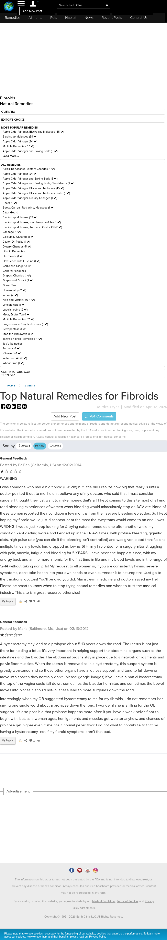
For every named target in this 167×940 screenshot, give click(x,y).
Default (25, 446)
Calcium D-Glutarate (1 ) (18, 237)
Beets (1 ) (10, 203)
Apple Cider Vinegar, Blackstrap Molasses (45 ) (33, 131)
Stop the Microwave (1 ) (18, 334)
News (89, 17)
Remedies (12, 17)
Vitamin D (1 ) (12, 353)
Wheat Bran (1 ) (13, 363)
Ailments (35, 17)
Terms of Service (127, 901)
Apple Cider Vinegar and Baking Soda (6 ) (30, 151)
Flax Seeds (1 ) (13, 256)
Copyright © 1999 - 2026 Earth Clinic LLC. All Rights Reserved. (83, 916)
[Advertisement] (77, 825)
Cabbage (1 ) (12, 232)
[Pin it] (9, 407)
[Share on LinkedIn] (14, 407)
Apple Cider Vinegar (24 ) (20, 141)
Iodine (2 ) (10, 295)
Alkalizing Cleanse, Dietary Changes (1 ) (29, 169)
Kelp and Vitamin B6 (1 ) (19, 300)
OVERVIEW (8, 111)
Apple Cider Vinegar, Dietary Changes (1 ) (30, 198)
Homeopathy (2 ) (14, 290)
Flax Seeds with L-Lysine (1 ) (21, 261)
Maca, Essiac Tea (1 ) (16, 314)
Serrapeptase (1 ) (14, 329)
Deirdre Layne (108, 407)
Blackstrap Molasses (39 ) (20, 136)
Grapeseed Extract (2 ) (18, 280)
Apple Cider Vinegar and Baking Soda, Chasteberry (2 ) (38, 183)
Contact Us (138, 17)
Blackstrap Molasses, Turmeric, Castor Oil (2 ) (32, 227)
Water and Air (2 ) (15, 358)
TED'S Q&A (8, 375)
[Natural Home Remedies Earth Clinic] (9, 6)
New (41, 446)
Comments (101, 416)
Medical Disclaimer (103, 901)
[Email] (19, 407)
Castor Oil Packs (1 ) (16, 241)
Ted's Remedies (13, 343)
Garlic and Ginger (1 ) (17, 266)
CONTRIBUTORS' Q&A (15, 372)
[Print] (24, 407)
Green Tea (9, 285)
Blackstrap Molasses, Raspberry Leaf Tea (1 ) (32, 222)
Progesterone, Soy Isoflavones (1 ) (25, 324)
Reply (9, 601)
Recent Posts (112, 17)
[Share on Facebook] (3, 407)
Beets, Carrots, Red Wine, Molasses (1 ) (28, 207)
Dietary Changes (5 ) (17, 246)
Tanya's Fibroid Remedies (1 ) (22, 339)
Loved (57, 446)
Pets (53, 17)
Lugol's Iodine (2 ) (15, 309)
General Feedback (14, 271)
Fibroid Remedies (14, 251)
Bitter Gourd (10, 212)
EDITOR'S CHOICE (12, 119)
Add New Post (32, 11)
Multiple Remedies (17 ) (18, 146)
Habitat (70, 17)
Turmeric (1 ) (11, 348)
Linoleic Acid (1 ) (14, 304)
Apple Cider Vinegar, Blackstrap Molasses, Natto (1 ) (36, 193)
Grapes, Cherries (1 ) (17, 275)
